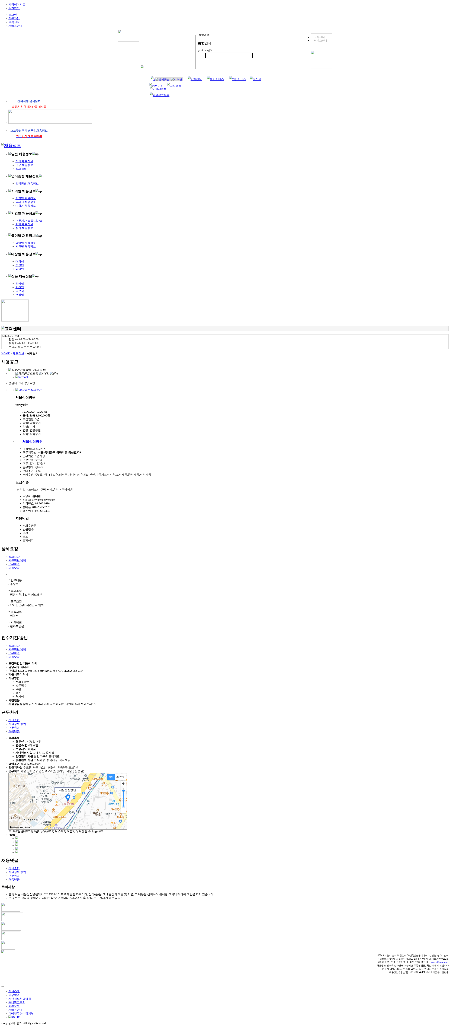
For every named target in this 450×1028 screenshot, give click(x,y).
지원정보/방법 (17, 560)
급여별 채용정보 (25, 242)
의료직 (19, 290)
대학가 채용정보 (25, 205)
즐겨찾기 (14, 8)
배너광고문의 (16, 1002)
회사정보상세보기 (30, 389)
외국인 (19, 268)
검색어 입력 (205, 50)
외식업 (19, 283)
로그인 (12, 14)
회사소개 (14, 991)
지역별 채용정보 (25, 198)
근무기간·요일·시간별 (29, 220)
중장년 (19, 265)
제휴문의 (14, 1006)
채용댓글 (14, 567)
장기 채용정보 (24, 228)
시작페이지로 (16, 4)
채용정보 (18, 353)
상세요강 (14, 556)
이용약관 (14, 995)
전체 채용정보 (24, 161)
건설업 (19, 294)
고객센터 (319, 37)
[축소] (123, 810)
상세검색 (21, 168)
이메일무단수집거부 (21, 1013)
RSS (19, 1017)
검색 (210, 61)
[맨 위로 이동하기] (2, 986)
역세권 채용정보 (25, 201)
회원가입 (14, 18)
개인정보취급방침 (19, 998)
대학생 (19, 261)
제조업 (19, 287)
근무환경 (14, 564)
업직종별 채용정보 (27, 183)
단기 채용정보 (24, 224)
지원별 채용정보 (25, 246)
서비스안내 (321, 40)
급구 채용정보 (24, 165)
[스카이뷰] (120, 777)
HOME (5, 353)
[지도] (111, 777)
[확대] (123, 783)
